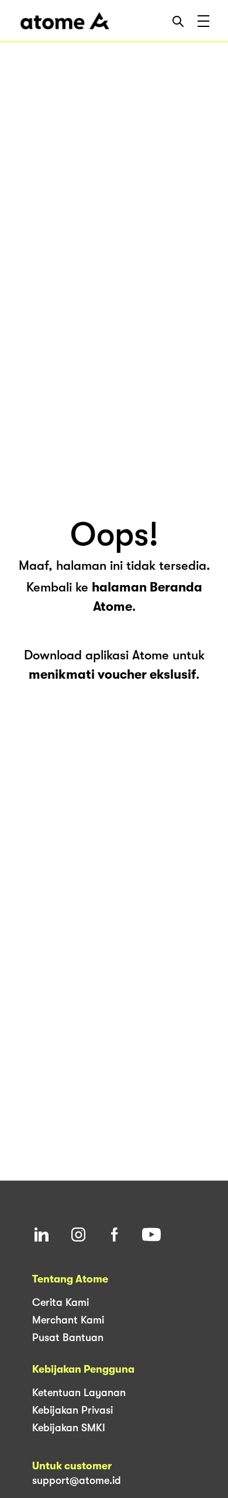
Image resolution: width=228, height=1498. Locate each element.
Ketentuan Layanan (79, 1392)
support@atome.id (76, 1480)
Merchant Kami (68, 1320)
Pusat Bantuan (67, 1337)
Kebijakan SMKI (68, 1428)
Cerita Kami (60, 1302)
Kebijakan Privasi (72, 1410)
